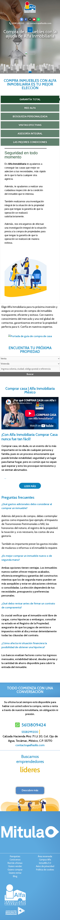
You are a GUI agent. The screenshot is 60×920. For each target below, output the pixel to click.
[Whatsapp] (38, 19)
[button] (30, 29)
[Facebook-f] (26, 19)
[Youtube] (34, 19)
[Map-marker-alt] (21, 19)
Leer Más (30, 486)
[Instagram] (30, 19)
